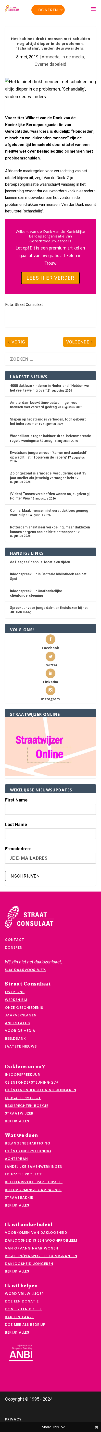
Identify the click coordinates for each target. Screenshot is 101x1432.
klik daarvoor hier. (25, 969)
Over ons (15, 991)
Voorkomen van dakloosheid (36, 1232)
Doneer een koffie (23, 1309)
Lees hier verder (50, 278)
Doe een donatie (22, 1301)
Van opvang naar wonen (31, 1248)
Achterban (16, 1158)
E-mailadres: (18, 848)
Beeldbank (15, 1038)
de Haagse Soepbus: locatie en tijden (40, 562)
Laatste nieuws (21, 1046)
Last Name (16, 824)
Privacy (13, 1419)
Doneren (48, 10)
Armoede (51, 56)
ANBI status (17, 1023)
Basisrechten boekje (26, 1105)
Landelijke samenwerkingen (34, 1166)
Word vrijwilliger (24, 1293)
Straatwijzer (19, 1113)
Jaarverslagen (21, 1015)
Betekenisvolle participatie (34, 1182)
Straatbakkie (19, 1197)
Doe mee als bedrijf (25, 1324)
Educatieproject (23, 1097)
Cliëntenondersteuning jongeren (40, 1090)
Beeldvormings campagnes (33, 1189)
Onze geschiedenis (24, 1007)
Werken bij (16, 999)
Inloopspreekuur (22, 1074)
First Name (16, 799)
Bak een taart (19, 1316)
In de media (72, 56)
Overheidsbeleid (50, 64)
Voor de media (20, 1030)
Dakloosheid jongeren (29, 1263)
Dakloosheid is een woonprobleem (41, 1240)
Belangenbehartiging (27, 1143)
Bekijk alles (17, 1121)
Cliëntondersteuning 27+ (32, 1082)
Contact (14, 939)
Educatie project (23, 1174)
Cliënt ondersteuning (28, 1151)
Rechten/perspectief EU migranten (41, 1255)
